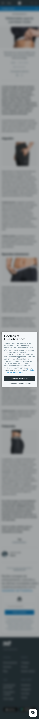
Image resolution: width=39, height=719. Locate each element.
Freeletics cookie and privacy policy (19, 371)
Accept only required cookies (19, 383)
